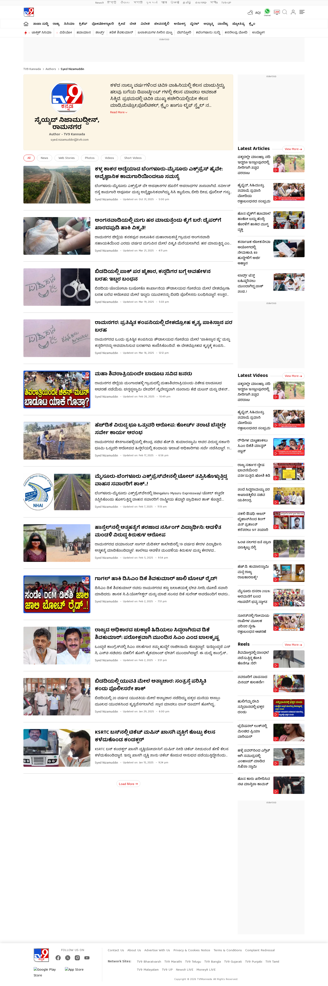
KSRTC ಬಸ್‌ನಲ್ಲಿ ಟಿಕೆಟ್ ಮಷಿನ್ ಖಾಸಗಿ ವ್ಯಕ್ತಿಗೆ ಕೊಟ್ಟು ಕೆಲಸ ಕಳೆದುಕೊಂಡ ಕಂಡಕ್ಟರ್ (155, 736)
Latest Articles (254, 149)
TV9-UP (226, 2)
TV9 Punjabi (253, 962)
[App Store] (78, 973)
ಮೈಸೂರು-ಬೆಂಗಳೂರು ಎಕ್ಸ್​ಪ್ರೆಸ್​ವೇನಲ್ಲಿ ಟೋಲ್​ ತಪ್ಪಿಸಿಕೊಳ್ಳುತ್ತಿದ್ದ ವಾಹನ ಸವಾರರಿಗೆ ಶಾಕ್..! (161, 480)
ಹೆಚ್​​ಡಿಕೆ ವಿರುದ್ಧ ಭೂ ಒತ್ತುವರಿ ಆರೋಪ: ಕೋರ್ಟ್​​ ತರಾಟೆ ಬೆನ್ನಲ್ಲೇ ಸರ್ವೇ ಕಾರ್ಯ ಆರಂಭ (160, 429)
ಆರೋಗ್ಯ (179, 24)
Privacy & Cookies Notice (191, 950)
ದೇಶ (133, 24)
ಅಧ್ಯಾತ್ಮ (208, 24)
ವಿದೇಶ (145, 24)
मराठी (138, 2)
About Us (134, 950)
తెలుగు (125, 2)
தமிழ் (187, 2)
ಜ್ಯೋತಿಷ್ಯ (238, 24)
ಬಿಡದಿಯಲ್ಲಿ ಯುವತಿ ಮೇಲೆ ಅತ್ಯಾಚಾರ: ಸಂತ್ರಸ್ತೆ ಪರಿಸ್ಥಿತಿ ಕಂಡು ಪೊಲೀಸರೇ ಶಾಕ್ (150, 685)
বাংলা (164, 2)
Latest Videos (253, 376)
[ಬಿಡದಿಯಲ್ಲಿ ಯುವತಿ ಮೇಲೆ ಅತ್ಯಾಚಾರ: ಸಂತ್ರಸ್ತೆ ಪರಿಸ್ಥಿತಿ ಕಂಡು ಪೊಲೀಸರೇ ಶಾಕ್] (56, 697)
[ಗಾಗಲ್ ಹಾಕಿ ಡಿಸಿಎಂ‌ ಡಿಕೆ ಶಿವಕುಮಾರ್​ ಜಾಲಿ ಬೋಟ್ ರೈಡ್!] (56, 594)
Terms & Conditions (228, 950)
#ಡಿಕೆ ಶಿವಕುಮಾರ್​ (121, 32)
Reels (244, 644)
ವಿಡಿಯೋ (66, 32)
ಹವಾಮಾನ (84, 32)
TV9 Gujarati (233, 962)
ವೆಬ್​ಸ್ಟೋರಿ (184, 32)
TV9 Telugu (193, 962)
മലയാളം (201, 2)
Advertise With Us (157, 950)
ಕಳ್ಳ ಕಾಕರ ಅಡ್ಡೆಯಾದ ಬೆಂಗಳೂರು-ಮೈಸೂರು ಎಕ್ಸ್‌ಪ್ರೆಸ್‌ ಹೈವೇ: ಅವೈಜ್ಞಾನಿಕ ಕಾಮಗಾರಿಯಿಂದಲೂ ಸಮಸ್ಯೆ (159, 173)
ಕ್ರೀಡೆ (121, 24)
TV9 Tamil (272, 962)
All (29, 158)
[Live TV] (275, 12)
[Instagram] (77, 957)
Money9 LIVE (206, 970)
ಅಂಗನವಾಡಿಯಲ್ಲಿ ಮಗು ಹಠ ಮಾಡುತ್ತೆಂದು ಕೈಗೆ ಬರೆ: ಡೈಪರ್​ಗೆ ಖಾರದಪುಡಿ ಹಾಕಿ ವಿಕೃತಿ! (158, 224)
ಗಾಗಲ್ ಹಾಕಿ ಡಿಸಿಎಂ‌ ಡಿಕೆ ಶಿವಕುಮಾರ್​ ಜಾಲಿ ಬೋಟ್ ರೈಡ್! (156, 579)
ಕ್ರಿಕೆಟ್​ (83, 24)
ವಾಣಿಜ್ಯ (223, 24)
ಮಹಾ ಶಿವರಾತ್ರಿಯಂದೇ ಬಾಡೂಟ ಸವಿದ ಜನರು (143, 374)
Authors (51, 69)
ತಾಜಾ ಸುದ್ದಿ (40, 24)
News (44, 158)
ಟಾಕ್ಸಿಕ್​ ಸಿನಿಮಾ (42, 32)
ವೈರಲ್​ (194, 24)
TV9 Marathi (173, 962)
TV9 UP (167, 970)
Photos (90, 158)
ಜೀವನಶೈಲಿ (161, 24)
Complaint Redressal (260, 950)
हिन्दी (112, 2)
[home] (26, 23)
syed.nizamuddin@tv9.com (70, 140)
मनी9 (214, 2)
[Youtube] (86, 957)
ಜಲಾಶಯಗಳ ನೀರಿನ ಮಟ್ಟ (155, 32)
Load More (126, 784)
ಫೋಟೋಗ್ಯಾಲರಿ (103, 24)
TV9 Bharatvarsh (149, 962)
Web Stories (66, 158)
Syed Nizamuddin (106, 199)
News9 (99, 2)
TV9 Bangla (212, 962)
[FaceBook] (58, 957)
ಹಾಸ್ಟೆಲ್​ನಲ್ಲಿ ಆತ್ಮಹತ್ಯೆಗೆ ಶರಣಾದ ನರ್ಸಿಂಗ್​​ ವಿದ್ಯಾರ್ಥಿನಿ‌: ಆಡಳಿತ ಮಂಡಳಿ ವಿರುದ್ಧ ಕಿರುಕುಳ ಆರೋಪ (158, 532)
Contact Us (116, 950)
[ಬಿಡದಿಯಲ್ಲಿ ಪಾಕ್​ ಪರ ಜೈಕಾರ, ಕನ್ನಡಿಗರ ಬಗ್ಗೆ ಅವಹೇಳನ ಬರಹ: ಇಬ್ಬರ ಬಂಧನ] (56, 287)
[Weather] (250, 12)
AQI (258, 13)
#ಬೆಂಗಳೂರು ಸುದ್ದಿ (208, 32)
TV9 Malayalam (148, 970)
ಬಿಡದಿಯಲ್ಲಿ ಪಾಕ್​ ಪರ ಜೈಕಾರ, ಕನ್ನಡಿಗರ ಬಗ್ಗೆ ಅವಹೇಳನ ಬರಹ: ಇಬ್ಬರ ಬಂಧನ (153, 276)
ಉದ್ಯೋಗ (258, 32)
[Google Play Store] (47, 973)
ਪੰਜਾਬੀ (174, 2)
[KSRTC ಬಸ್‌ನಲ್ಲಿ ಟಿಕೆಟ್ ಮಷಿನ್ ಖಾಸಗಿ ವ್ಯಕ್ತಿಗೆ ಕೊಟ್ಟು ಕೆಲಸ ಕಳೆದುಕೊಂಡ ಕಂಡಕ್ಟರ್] (56, 748)
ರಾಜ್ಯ (56, 24)
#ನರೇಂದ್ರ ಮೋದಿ (236, 32)
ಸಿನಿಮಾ (69, 24)
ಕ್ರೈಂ (252, 24)
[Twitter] (67, 957)
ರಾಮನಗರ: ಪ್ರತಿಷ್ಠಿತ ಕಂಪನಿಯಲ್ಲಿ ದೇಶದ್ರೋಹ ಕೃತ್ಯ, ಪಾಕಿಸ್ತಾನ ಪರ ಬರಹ (164, 327)
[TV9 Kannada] (28, 12)
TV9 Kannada (32, 69)
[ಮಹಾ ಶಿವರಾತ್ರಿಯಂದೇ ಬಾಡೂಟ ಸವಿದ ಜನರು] (56, 389)
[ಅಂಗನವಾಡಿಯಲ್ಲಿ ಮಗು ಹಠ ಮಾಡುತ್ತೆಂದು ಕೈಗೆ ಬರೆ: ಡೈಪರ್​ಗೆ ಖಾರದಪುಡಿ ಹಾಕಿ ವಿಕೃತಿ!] (56, 236)
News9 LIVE (184, 970)
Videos (109, 158)
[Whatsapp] (266, 12)
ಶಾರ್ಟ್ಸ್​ (100, 32)
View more (292, 149)
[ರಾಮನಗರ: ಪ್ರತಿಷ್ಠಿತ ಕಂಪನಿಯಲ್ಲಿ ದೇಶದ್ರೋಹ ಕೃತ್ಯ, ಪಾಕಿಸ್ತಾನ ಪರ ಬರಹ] (56, 338)
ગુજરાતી (152, 2)
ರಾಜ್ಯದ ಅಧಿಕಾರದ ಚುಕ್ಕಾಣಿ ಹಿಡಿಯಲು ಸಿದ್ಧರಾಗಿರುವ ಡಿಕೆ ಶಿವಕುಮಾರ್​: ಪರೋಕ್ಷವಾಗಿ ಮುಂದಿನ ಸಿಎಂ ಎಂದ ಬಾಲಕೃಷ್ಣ (157, 634)
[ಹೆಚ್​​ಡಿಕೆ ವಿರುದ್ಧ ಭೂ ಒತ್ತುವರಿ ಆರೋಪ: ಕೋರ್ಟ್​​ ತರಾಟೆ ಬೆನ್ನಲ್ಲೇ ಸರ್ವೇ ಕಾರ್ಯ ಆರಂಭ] (56, 441)
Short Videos (133, 158)
